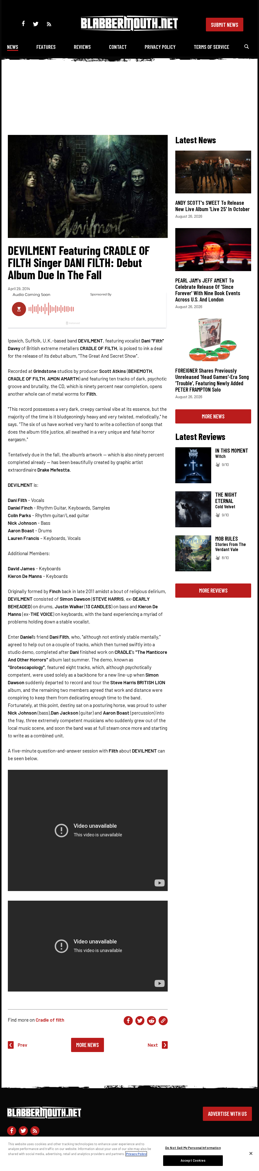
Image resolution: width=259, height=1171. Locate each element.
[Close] (250, 1153)
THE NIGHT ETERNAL (226, 497)
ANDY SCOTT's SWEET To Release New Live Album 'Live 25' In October (212, 205)
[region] (129, 1154)
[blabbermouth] (129, 29)
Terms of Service (211, 47)
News (12, 47)
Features (46, 47)
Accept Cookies (193, 1160)
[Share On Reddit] (151, 1020)
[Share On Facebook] (128, 1020)
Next (153, 1045)
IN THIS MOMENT (231, 450)
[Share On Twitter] (139, 1020)
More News (87, 1044)
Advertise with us (227, 1113)
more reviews (213, 590)
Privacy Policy (160, 47)
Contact (118, 47)
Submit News (224, 24)
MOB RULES (226, 538)
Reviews (82, 47)
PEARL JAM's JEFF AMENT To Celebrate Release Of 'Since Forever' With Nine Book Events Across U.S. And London (207, 290)
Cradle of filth (50, 1020)
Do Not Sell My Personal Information (193, 1148)
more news (213, 416)
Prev (22, 1045)
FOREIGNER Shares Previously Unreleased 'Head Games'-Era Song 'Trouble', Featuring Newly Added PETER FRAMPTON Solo (212, 380)
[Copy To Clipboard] (163, 1020)
